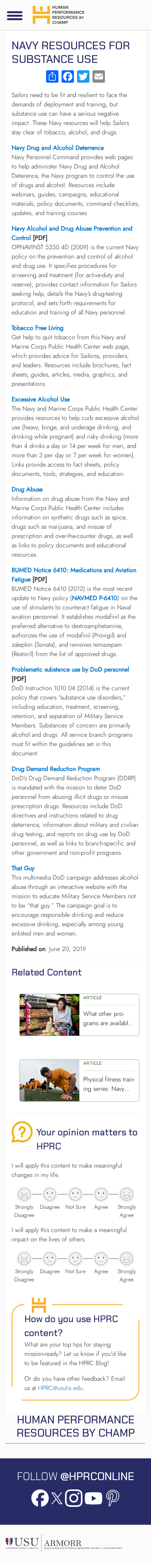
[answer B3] (75, 1258)
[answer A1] (24, 1194)
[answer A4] (101, 1194)
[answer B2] (49, 1258)
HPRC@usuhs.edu (60, 1387)
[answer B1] (24, 1258)
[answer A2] (49, 1194)
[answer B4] (101, 1258)
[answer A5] (126, 1194)
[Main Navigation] (15, 15)
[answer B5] (126, 1258)
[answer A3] (75, 1194)
